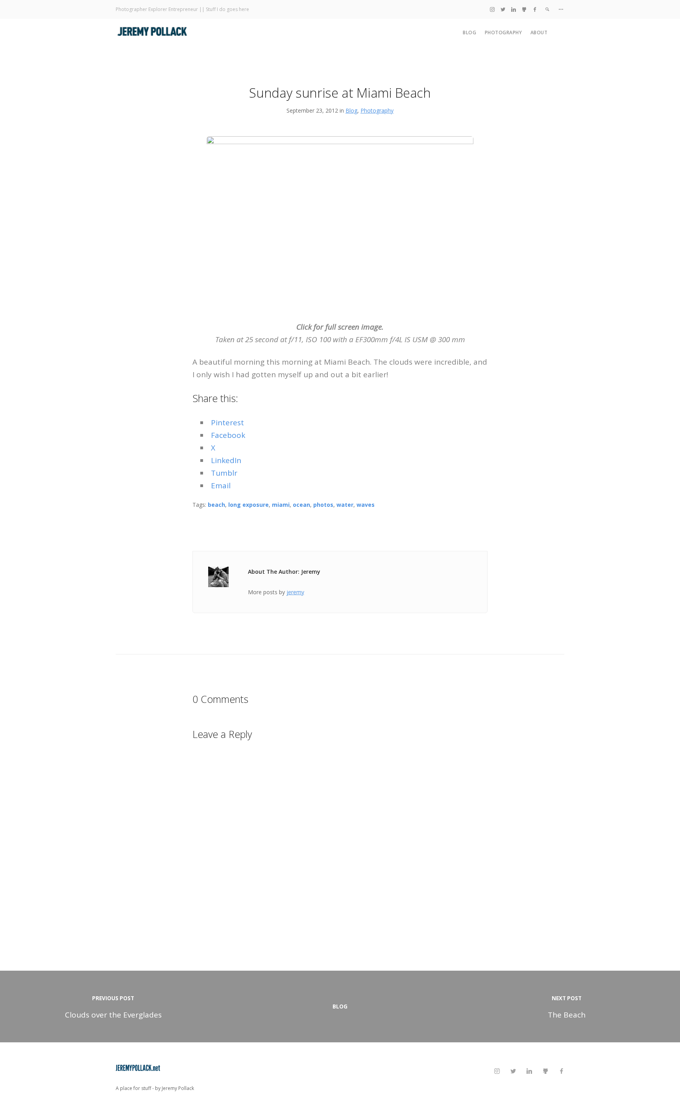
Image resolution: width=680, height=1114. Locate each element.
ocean (301, 504)
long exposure (248, 504)
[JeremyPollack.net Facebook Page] (534, 9)
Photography (503, 32)
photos (323, 504)
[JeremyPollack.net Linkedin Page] (513, 9)
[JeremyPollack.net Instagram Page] (492, 9)
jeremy (295, 592)
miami (281, 504)
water (344, 504)
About (539, 32)
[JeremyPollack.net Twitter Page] (503, 9)
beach (216, 504)
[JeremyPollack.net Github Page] (524, 9)
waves (366, 504)
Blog (469, 32)
